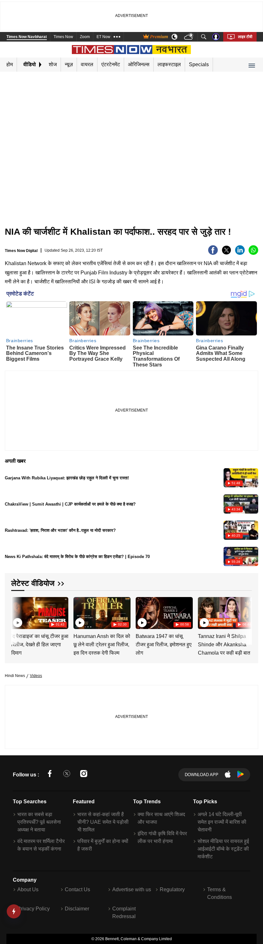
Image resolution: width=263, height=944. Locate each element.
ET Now (103, 37)
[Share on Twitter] (226, 253)
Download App (201, 775)
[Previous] (16, 613)
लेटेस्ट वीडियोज (33, 583)
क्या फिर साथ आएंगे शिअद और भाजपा (161, 818)
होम (9, 64)
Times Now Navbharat (26, 37)
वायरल (87, 64)
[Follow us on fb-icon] (49, 774)
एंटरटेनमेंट (110, 64)
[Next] (245, 613)
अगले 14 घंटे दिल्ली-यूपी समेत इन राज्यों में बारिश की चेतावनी (222, 822)
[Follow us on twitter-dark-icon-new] (66, 774)
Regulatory (172, 889)
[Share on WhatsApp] (253, 253)
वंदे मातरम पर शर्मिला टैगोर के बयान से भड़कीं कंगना (41, 845)
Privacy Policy (33, 908)
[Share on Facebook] (213, 253)
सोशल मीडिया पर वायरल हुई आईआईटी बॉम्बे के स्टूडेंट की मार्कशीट (223, 848)
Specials (199, 64)
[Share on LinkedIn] (240, 253)
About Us (27, 889)
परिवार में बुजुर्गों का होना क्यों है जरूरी (102, 845)
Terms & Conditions (219, 893)
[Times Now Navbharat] (131, 49)
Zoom (85, 37)
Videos (36, 675)
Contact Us (77, 889)
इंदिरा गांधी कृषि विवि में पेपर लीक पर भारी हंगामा (162, 837)
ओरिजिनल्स (138, 64)
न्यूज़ (69, 64)
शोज (53, 64)
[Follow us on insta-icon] (83, 774)
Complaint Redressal (124, 912)
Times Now (63, 37)
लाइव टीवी (245, 37)
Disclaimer (77, 908)
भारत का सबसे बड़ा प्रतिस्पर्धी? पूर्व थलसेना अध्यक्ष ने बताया (39, 822)
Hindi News (15, 675)
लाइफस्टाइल (169, 64)
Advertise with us (131, 889)
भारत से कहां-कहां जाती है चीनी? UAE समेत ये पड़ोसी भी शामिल (103, 822)
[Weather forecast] (189, 37)
